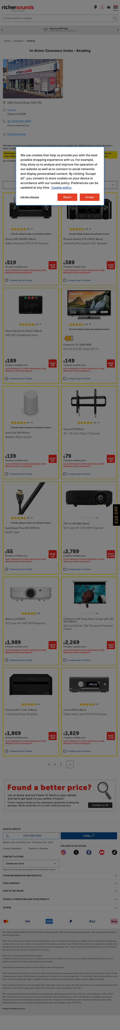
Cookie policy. (61, 187)
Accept (89, 197)
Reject (67, 197)
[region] (60, 176)
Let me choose (29, 197)
